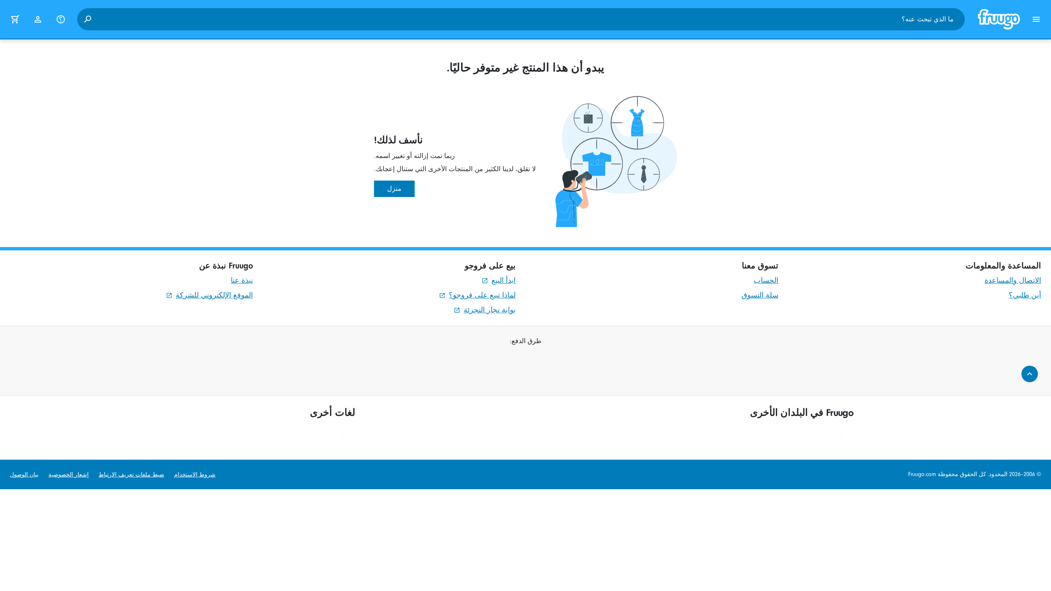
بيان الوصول (24, 474)
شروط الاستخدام (195, 474)
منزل (394, 188)
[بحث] (87, 19)
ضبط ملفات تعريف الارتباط (131, 474)
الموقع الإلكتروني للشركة (214, 295)
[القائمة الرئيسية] (1036, 19)
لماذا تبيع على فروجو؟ (482, 295)
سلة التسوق (759, 295)
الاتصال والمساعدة (1012, 280)
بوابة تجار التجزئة (490, 310)
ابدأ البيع (503, 280)
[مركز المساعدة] (61, 19)
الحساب (766, 280)
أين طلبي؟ (1025, 295)
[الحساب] (38, 19)
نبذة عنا (242, 280)
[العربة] (15, 19)
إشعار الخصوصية (68, 474)
